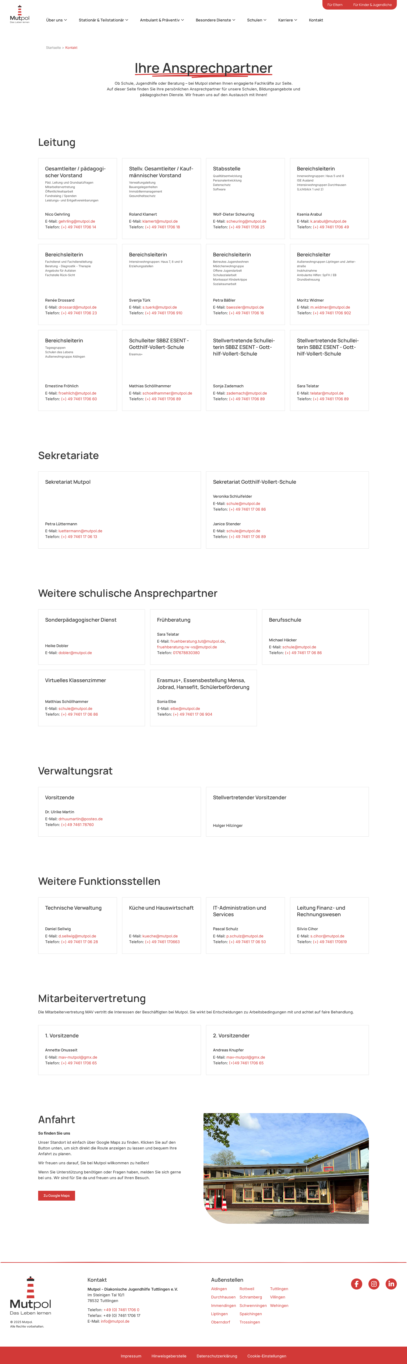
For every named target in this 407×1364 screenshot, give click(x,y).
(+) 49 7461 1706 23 (79, 313)
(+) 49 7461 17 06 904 (192, 714)
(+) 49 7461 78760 (77, 824)
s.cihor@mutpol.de (327, 936)
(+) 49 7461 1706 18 (162, 227)
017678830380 (186, 652)
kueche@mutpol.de (160, 936)
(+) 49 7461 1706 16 (246, 313)
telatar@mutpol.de (327, 393)
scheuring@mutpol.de (246, 221)
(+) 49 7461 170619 (330, 942)
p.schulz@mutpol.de (244, 936)
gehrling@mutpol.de (77, 221)
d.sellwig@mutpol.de (77, 936)
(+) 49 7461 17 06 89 (247, 536)
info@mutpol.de (115, 1321)
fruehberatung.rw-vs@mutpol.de (187, 647)
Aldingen (219, 1289)
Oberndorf (220, 1322)
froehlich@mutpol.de (77, 393)
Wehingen (279, 1305)
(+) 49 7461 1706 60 (79, 399)
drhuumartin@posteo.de (81, 819)
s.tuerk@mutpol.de (159, 307)
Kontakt (316, 19)
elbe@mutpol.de (185, 708)
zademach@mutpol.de (246, 393)
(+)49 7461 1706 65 (246, 1063)
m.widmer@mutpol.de (330, 307)
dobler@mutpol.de (75, 652)
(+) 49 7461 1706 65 (79, 1063)
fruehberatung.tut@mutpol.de (197, 641)
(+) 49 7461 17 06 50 (247, 942)
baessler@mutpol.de (245, 307)
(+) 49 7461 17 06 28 (79, 942)
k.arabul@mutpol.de (328, 221)
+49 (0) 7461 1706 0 (121, 1310)
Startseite (53, 47)
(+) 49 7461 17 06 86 (247, 509)
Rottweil (247, 1289)
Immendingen (223, 1305)
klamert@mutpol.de (160, 221)
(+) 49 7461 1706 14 (78, 227)
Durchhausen (223, 1297)
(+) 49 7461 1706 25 (247, 227)
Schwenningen (253, 1305)
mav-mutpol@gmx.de (78, 1057)
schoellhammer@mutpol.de (167, 393)
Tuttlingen (279, 1289)
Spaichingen (251, 1314)
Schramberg (251, 1297)
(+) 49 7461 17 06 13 (79, 536)
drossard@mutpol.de (78, 307)
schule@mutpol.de (243, 503)
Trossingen (250, 1322)
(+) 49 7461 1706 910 (163, 313)
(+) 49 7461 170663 (162, 942)
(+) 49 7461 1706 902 (332, 313)
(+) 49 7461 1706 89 (163, 399)
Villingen (277, 1297)
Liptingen (219, 1314)
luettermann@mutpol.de (80, 531)
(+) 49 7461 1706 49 (331, 227)
